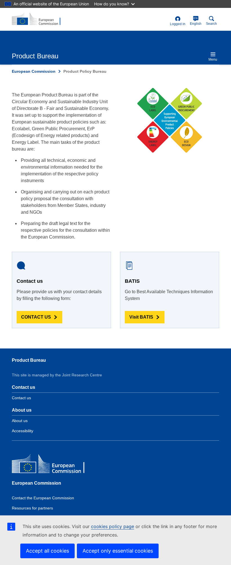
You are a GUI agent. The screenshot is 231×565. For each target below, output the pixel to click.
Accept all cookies (47, 551)
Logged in (177, 24)
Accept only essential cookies (118, 551)
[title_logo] (39, 19)
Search (211, 24)
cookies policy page (112, 526)
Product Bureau (29, 360)
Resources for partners (32, 508)
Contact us (21, 398)
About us (20, 420)
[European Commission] (53, 465)
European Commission (33, 71)
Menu (212, 59)
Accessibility (22, 431)
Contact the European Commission (43, 498)
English (195, 21)
